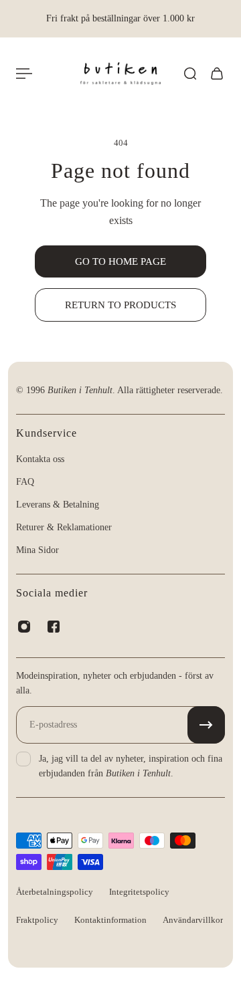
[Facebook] (53, 626)
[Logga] (120, 73)
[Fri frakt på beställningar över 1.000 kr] (120, 18)
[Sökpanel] (190, 73)
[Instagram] (24, 626)
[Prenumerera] (206, 725)
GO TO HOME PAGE (120, 261)
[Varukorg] (217, 73)
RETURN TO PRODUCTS (120, 304)
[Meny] (24, 73)
